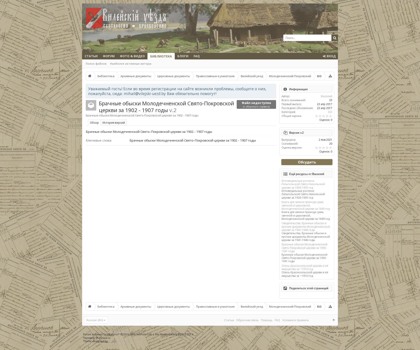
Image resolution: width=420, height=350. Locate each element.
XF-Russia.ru (103, 338)
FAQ (197, 56)
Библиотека (161, 56)
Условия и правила (295, 320)
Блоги (182, 56)
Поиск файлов (96, 64)
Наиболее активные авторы (130, 64)
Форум (109, 56)
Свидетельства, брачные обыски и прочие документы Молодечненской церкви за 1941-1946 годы (306, 226)
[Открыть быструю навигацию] (330, 76)
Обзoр (94, 123)
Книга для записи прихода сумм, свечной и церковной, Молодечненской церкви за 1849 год (306, 205)
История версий (114, 123)
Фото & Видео (132, 56)
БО (330, 112)
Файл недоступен (256, 104)
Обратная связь (247, 320)
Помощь (267, 320)
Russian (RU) (94, 320)
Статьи (91, 56)
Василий (326, 96)
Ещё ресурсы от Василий (306, 174)
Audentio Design (118, 341)
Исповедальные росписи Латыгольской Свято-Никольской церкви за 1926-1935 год (303, 184)
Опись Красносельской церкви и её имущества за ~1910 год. (305, 267)
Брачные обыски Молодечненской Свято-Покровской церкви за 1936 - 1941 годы (304, 248)
